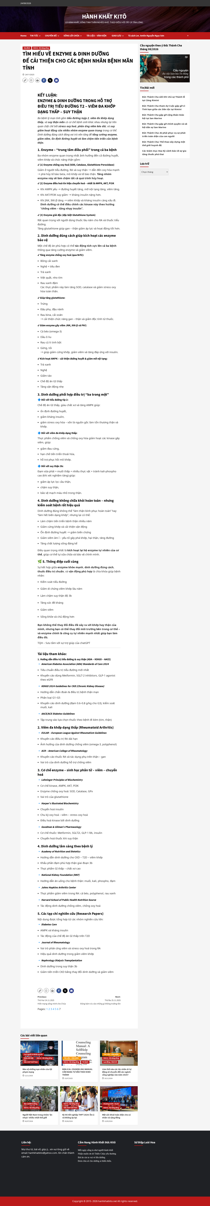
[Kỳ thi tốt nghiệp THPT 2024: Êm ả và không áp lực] (79, 1098)
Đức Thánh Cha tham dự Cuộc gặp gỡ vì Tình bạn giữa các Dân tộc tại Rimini (163, 107)
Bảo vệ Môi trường (30, 1104)
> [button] (187, 35)
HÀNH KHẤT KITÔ (104, 16)
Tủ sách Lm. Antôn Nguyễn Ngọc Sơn (146, 35)
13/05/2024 (108, 1121)
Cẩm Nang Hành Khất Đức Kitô (97, 1142)
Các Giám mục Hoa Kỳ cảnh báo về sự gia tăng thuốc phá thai (164, 152)
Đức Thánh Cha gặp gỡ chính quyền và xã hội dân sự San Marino (164, 125)
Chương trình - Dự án (111, 1104)
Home (23, 35)
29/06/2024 (69, 1121)
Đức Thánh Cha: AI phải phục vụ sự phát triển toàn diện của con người (164, 134)
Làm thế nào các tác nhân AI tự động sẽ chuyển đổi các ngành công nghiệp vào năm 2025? (116, 1072)
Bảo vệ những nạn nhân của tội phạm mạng (37, 1071)
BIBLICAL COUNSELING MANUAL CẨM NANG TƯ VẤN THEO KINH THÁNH (77, 1072)
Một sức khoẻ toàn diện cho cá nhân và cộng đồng (116, 1116)
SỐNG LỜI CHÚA (71, 35)
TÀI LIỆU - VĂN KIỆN (72, 1058)
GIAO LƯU (116, 35)
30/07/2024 (29, 1121)
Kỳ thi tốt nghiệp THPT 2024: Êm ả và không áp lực (78, 1116)
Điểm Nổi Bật (28, 1058)
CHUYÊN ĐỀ (51, 35)
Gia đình (27, 48)
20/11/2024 (108, 1078)
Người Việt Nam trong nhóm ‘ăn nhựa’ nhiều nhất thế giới (37, 1116)
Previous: (52, 1000)
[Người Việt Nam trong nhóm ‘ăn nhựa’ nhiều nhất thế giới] (39, 1098)
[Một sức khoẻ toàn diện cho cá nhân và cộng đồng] (119, 1098)
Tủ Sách (85, 1062)
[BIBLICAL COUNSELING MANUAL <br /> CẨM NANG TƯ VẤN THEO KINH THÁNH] (79, 1053)
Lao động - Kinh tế (110, 1062)
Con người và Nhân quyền (33, 1054)
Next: (100, 1000)
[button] (25, 80)
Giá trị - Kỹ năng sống (41, 48)
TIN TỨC (34, 35)
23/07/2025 (69, 1078)
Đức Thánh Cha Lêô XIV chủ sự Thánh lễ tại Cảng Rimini (163, 98)
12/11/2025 (29, 1076)
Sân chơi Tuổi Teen (31, 1062)
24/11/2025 (29, 74)
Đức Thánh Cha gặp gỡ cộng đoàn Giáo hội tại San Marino (163, 116)
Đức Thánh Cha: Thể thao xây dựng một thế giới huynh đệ (163, 143)
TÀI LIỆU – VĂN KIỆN (97, 35)
